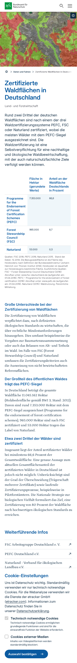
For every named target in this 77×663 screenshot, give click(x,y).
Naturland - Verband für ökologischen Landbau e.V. (33, 565)
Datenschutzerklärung (33, 611)
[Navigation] (69, 6)
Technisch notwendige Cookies (34, 618)
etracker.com (15, 601)
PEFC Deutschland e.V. (22, 554)
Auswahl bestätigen (22, 654)
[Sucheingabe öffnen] (60, 6)
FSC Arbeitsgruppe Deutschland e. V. (32, 545)
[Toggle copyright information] (73, 15)
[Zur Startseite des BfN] (31, 6)
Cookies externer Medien (30, 637)
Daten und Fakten (22, 72)
